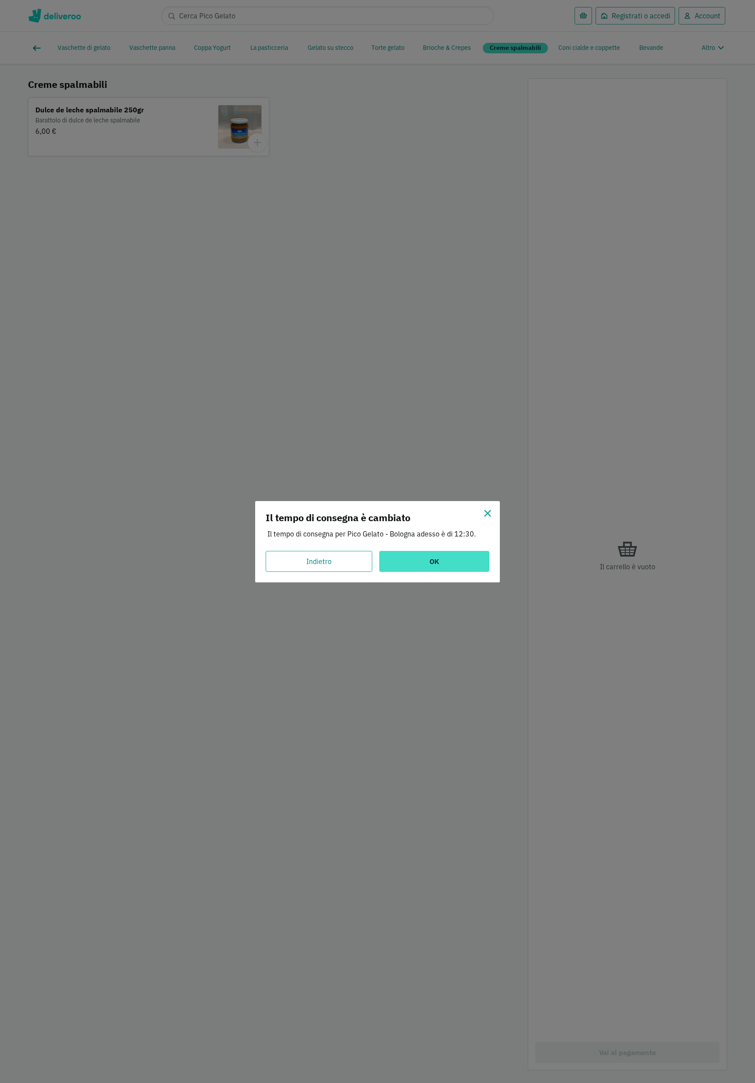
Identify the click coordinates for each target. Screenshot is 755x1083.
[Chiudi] (487, 513)
